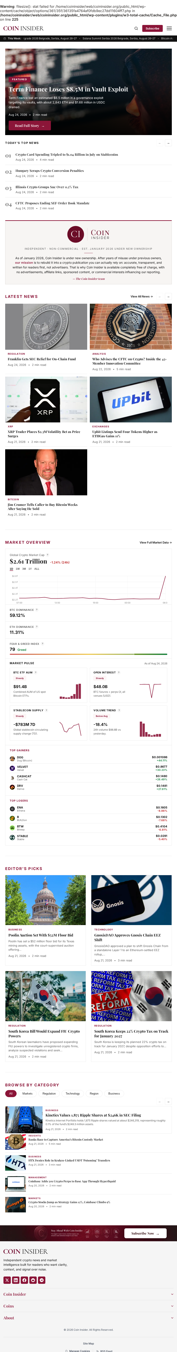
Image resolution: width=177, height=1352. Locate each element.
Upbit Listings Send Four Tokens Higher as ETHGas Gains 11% (124, 434)
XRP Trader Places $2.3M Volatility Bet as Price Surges (44, 434)
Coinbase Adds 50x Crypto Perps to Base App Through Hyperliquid (72, 1181)
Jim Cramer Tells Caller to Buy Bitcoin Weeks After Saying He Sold (42, 506)
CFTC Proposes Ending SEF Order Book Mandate (53, 203)
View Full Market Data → (156, 542)
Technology (73, 1093)
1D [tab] (11, 568)
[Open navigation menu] (169, 28)
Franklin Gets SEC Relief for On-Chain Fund (42, 359)
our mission (24, 262)
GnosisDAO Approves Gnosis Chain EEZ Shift (127, 937)
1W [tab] (18, 568)
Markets (27, 1093)
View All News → (142, 296)
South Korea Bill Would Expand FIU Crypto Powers (44, 1033)
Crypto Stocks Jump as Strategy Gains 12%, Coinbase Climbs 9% (69, 1202)
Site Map (88, 1343)
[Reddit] (33, 1280)
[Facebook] (24, 1280)
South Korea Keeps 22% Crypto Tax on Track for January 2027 (131, 1033)
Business (114, 1093)
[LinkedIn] (15, 1280)
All (11, 1093)
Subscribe (152, 28)
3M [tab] (24, 568)
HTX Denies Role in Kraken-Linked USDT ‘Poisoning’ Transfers (69, 1160)
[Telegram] (41, 1280)
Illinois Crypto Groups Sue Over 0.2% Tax (47, 187)
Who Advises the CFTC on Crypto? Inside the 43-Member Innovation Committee (129, 361)
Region (94, 1093)
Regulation (49, 1093)
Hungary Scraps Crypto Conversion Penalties (50, 170)
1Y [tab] (30, 568)
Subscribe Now (145, 1233)
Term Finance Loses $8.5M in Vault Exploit (68, 89)
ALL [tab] (36, 568)
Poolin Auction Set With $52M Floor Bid (40, 935)
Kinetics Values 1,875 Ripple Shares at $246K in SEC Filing (93, 1115)
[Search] (136, 28)
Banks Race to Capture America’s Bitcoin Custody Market (65, 1139)
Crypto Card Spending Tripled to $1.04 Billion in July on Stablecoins (67, 154)
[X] (7, 1280)
